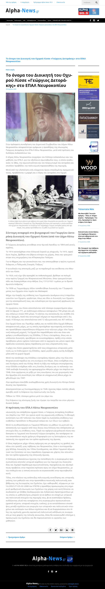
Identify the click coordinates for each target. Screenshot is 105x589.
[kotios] (88, 113)
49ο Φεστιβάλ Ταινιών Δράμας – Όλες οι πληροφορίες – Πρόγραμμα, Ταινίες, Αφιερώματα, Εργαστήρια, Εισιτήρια (88, 217)
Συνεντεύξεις (42, 20)
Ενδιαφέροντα (31, 20)
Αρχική (8, 25)
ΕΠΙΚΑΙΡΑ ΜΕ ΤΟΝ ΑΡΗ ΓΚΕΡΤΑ (62, 20)
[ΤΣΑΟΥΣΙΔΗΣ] (88, 87)
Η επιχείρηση (24, 2)
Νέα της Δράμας (11, 2)
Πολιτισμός (17, 20)
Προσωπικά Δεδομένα (58, 586)
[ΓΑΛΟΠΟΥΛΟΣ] (88, 99)
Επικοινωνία (61, 2)
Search (96, 2)
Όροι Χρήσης (73, 586)
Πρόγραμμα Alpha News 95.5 (42, 2)
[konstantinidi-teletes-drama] (88, 200)
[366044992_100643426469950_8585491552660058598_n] (88, 175)
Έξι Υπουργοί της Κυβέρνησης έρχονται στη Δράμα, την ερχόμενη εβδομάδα (88, 250)
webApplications (73, 584)
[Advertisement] (53, 40)
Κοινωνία (10, 20)
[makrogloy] (88, 188)
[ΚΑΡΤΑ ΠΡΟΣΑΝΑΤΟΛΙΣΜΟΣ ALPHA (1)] (88, 138)
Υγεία (49, 20)
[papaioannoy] (88, 124)
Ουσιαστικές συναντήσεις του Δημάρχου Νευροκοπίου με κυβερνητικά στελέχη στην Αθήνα (88, 235)
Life (24, 20)
